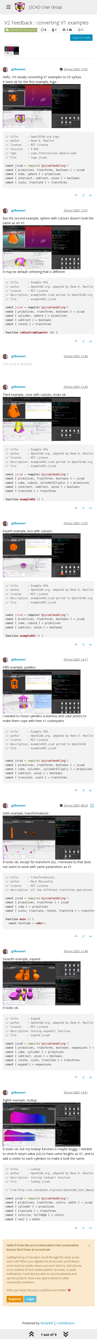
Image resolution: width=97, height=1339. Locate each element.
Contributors (66, 1323)
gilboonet (18, 69)
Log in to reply (81, 37)
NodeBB (46, 1323)
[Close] (89, 1246)
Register (15, 1299)
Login (30, 1299)
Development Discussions (22, 30)
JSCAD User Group (45, 7)
